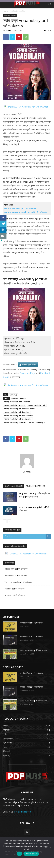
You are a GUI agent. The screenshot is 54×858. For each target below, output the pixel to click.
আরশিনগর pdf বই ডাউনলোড (14, 589)
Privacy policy (31, 854)
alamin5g (13, 395)
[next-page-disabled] (9, 521)
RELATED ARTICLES (14, 486)
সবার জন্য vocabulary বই (37, 422)
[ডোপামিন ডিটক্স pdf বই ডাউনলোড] (10, 626)
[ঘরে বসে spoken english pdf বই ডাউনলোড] (10, 511)
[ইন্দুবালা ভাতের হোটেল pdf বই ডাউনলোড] (10, 654)
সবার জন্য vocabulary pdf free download (18, 415)
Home (5, 11)
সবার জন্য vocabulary (19, 398)
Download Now (29, 364)
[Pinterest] (19, 37)
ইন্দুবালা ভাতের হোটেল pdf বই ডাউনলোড (18, 582)
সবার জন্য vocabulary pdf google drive (17, 419)
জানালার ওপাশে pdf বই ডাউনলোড (16, 575)
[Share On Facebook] (3, 218)
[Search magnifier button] (48, 536)
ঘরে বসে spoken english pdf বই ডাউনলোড (25, 212)
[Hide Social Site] (1, 241)
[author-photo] (27, 467)
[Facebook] (6, 37)
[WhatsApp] (26, 37)
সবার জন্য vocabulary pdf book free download (20, 408)
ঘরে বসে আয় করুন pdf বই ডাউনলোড (20, 208)
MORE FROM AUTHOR (36, 486)
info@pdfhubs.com (23, 811)
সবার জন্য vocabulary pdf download (16, 412)
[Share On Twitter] (3, 224)
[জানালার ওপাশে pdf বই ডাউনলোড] (10, 640)
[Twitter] (12, 37)
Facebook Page (27, 373)
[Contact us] (3, 236)
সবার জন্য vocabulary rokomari (15, 422)
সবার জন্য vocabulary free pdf (14, 405)
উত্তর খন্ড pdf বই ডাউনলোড (15, 595)
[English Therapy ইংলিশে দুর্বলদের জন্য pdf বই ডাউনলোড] (10, 497)
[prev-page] (4, 521)
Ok (19, 854)
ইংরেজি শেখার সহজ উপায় (18, 11)
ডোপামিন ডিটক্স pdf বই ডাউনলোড (16, 569)
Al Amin (8, 31)
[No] (50, 847)
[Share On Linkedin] (3, 230)
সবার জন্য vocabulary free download (17, 402)
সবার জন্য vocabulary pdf (36, 405)
